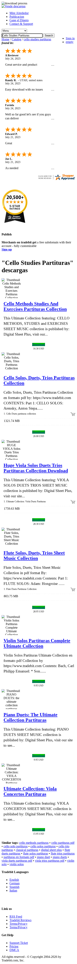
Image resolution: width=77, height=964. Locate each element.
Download (38, 344)
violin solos (16, 864)
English (14, 879)
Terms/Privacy (18, 923)
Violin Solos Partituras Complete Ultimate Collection (37, 643)
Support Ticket (18, 942)
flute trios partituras (63, 853)
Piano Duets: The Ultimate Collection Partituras (30, 717)
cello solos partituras (43, 846)
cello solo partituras (16, 846)
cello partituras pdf (62, 842)
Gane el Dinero (19, 20)
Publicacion (16, 16)
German (14, 883)
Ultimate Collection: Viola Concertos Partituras (30, 791)
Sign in (70, 38)
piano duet (43, 857)
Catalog (16, 39)
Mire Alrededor (19, 13)
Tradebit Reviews (20, 920)
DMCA (14, 950)
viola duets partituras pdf (17, 860)
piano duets (60, 857)
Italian (13, 890)
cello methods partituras (34, 842)
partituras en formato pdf (19, 857)
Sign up (7, 249)
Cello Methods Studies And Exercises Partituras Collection (35, 306)
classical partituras (27, 850)
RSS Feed (15, 916)
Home (5, 39)
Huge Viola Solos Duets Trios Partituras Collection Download (36, 468)
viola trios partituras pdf (49, 860)
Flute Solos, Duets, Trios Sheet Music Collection (34, 555)
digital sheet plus (51, 850)
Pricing (13, 946)
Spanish (14, 887)
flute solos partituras (35, 853)
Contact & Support (21, 23)
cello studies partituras (37, 39)
